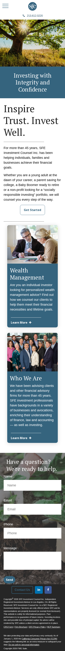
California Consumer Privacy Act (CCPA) (39, 639)
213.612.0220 (35, 15)
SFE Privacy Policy (37, 627)
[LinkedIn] (39, 590)
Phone (8, 524)
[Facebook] (48, 590)
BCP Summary (53, 627)
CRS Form (8, 627)
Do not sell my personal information (23, 645)
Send (9, 580)
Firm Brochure (21, 627)
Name (8, 476)
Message (10, 548)
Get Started (32, 210)
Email (8, 500)
